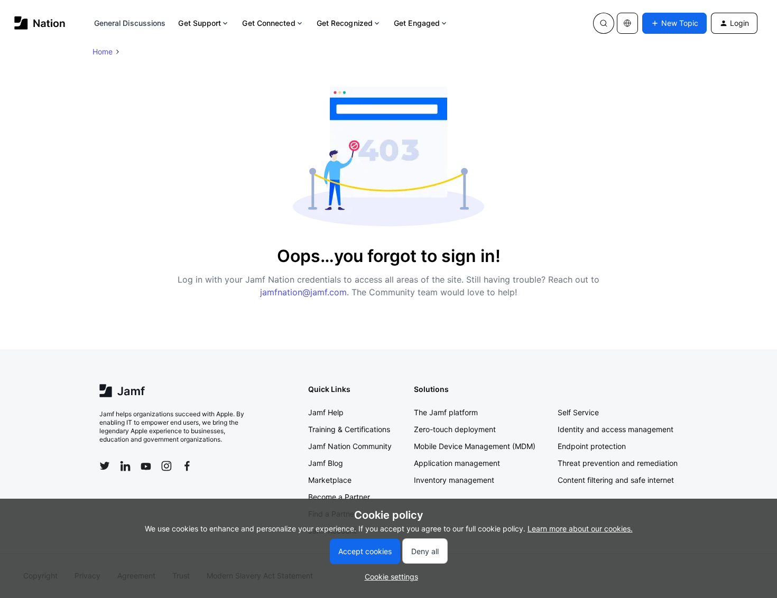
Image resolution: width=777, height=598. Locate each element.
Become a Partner (339, 496)
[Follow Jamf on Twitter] (104, 466)
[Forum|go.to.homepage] (40, 23)
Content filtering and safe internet (616, 479)
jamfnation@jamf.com (303, 292)
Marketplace (330, 479)
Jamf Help (326, 412)
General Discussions (130, 22)
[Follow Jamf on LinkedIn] (125, 466)
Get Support (199, 22)
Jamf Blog (325, 463)
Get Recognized (345, 22)
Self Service (578, 412)
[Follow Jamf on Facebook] (187, 466)
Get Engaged (417, 22)
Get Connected (268, 22)
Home (102, 51)
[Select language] (627, 23)
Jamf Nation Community (350, 446)
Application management (457, 463)
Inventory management (454, 479)
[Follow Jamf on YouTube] (146, 466)
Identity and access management (615, 429)
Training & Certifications (349, 429)
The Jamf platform (446, 412)
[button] (674, 23)
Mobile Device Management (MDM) (474, 446)
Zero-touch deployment (455, 429)
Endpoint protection (592, 446)
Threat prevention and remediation (618, 463)
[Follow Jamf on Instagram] (166, 466)
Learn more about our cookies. (580, 528)
